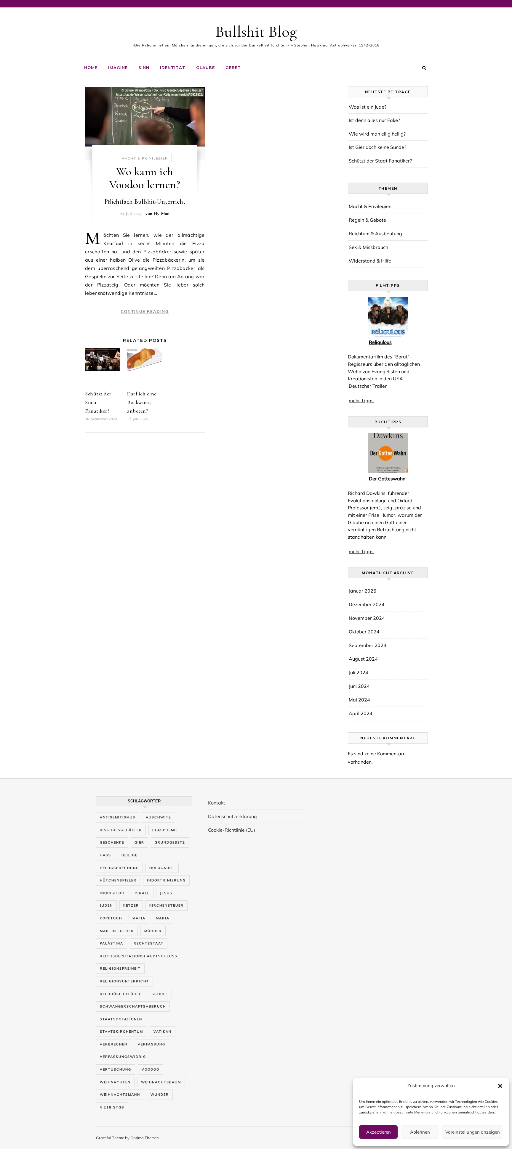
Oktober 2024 (364, 632)
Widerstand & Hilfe (370, 261)
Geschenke (112, 842)
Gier (139, 842)
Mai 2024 (359, 700)
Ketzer (131, 905)
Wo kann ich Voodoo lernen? (144, 178)
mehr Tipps (361, 400)
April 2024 (360, 713)
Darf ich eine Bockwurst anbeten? (142, 402)
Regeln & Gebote (367, 220)
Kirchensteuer (166, 905)
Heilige (129, 855)
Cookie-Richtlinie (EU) (231, 830)
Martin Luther (117, 931)
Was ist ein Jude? (367, 107)
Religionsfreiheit (120, 968)
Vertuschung (115, 1069)
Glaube (205, 67)
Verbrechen (113, 1044)
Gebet (233, 67)
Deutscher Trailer (368, 386)
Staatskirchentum (121, 1031)
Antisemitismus (117, 817)
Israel (142, 893)
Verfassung (151, 1044)
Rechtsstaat (149, 943)
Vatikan (162, 1031)
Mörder (153, 931)
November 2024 (367, 618)
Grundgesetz (170, 842)
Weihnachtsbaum (161, 1082)
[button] (500, 1086)
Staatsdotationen (121, 1019)
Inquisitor (112, 893)
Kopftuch (111, 918)
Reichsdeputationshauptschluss (138, 956)
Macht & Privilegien (144, 158)
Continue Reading (145, 311)
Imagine (118, 67)
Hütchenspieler (118, 880)
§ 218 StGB (112, 1107)
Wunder (160, 1094)
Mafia (138, 918)
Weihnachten (115, 1082)
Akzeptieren (378, 1132)
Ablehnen (420, 1132)
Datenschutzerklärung (232, 816)
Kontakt (216, 803)
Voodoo (150, 1069)
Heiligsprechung (119, 868)
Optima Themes (144, 1137)
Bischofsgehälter (121, 830)
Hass (105, 855)
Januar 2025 (362, 591)
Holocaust (162, 868)
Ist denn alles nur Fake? (374, 120)
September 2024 (367, 645)
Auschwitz (158, 817)
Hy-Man (161, 213)
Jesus (166, 893)
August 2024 (363, 659)
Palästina (111, 943)
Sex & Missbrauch (368, 247)
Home (90, 67)
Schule (160, 994)
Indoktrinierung (166, 880)
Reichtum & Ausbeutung (375, 233)
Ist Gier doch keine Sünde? (377, 147)
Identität (172, 67)
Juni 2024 (359, 686)
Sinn (143, 67)
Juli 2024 (358, 672)
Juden (106, 905)
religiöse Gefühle (120, 994)
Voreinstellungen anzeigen (472, 1132)
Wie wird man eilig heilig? (377, 134)
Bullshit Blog (256, 31)
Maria (162, 918)
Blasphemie (165, 830)
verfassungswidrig (123, 1057)
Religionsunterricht (124, 981)
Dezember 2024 (367, 604)
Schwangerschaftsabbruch (133, 1006)
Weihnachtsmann (120, 1094)
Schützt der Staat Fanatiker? (380, 161)
